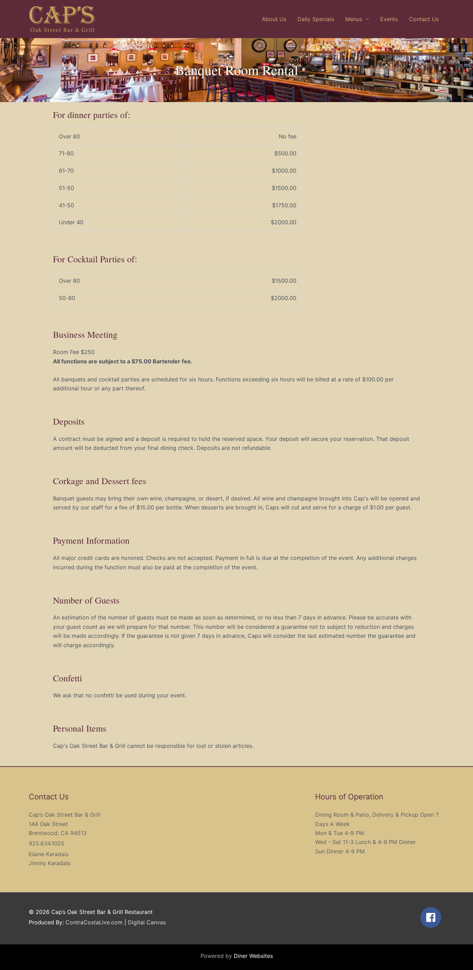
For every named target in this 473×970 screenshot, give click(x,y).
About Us (274, 19)
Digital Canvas (147, 922)
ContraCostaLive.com (94, 922)
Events (389, 19)
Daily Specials (315, 19)
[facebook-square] (432, 917)
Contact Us (424, 19)
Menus (353, 19)
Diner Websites (253, 955)
